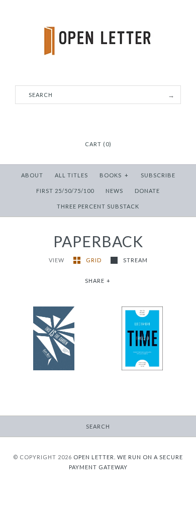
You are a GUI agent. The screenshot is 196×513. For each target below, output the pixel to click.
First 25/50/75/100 (65, 190)
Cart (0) (98, 144)
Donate (147, 190)
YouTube (110, 119)
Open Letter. (94, 457)
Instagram (98, 119)
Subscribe (158, 175)
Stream (135, 260)
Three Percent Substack (98, 206)
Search (98, 426)
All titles (71, 175)
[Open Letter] (98, 15)
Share (98, 280)
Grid (94, 260)
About (32, 175)
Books (114, 175)
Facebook (85, 119)
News (114, 190)
